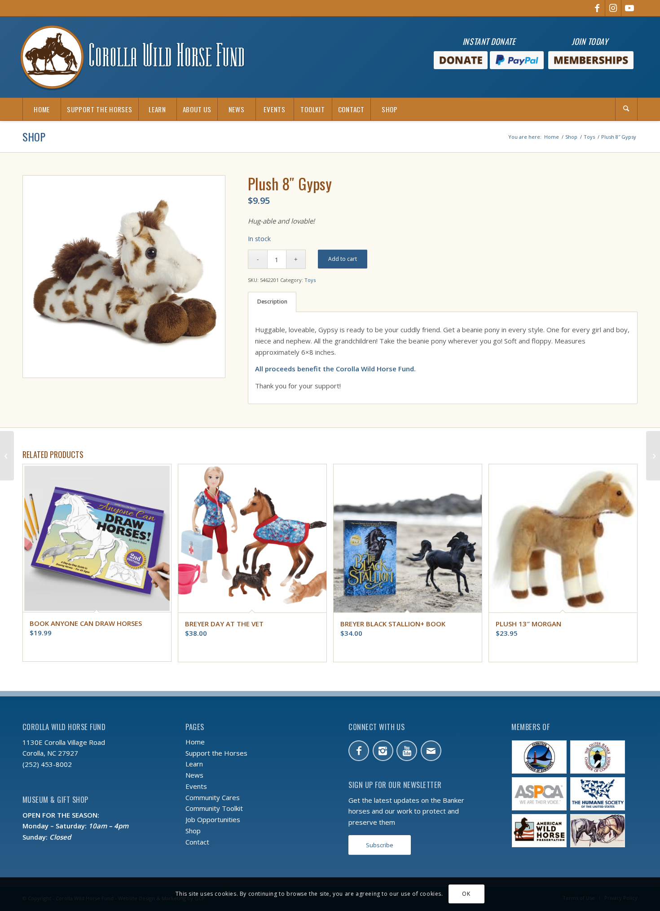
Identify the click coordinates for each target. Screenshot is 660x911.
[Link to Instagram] (613, 8)
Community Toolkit (214, 808)
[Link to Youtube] (629, 8)
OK (466, 894)
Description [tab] (272, 301)
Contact (197, 841)
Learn (194, 763)
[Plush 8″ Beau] (7, 455)
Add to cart (342, 259)
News (194, 774)
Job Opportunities (212, 819)
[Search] (626, 109)
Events (196, 786)
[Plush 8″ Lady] (653, 455)
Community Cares (212, 797)
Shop (33, 136)
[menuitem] (41, 109)
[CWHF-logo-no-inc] (132, 57)
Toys (310, 280)
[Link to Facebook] (597, 8)
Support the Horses (216, 752)
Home (195, 741)
